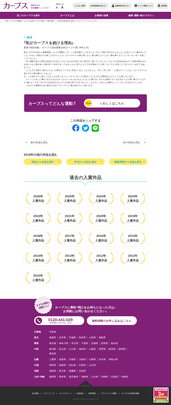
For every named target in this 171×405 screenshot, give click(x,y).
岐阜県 (112, 348)
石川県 (72, 348)
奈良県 (102, 359)
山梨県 (92, 348)
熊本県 (62, 376)
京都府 (72, 359)
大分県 (94, 376)
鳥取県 (52, 365)
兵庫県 (92, 359)
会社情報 (35, 393)
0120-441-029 (60, 320)
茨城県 (94, 343)
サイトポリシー (65, 393)
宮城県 (72, 337)
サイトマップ (49, 393)
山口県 (92, 365)
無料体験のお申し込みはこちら (112, 321)
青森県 (52, 337)
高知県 (82, 370)
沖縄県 (124, 376)
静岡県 (122, 348)
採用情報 (92, 393)
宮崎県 (104, 376)
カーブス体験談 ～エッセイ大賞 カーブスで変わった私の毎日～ (33, 21)
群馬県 (104, 343)
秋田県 (82, 337)
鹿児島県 (73, 376)
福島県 (102, 337)
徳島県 (52, 370)
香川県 (62, 370)
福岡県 (52, 376)
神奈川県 (63, 343)
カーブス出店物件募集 (130, 393)
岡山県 (72, 365)
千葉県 (84, 343)
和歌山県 (113, 359)
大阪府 (82, 359)
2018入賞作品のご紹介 (66, 21)
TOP (6, 21)
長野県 (102, 348)
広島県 (82, 365)
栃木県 (114, 343)
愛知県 (52, 353)
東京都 (52, 343)
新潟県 (52, 348)
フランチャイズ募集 (109, 393)
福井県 (82, 348)
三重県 (52, 359)
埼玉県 (74, 343)
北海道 (52, 331)
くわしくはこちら (112, 103)
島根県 (62, 365)
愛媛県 (72, 370)
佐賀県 (114, 376)
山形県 (92, 337)
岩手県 (62, 337)
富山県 (62, 348)
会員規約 (80, 393)
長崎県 (84, 376)
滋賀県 (62, 359)
